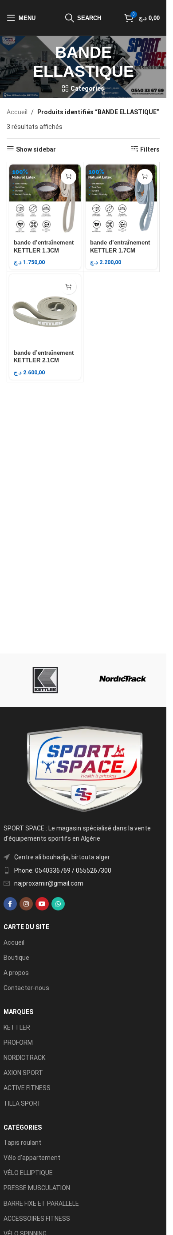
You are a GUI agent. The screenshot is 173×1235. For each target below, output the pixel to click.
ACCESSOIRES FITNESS (37, 1218)
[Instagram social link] (26, 903)
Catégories (23, 1127)
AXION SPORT (23, 1072)
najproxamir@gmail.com (48, 883)
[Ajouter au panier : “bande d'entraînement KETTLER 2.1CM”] (68, 286)
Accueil (17, 112)
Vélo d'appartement (32, 1157)
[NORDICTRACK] (123, 680)
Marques (18, 1011)
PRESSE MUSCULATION (37, 1187)
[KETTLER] (43, 680)
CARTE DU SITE (26, 926)
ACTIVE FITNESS (27, 1087)
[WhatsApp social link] (58, 903)
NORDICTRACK (24, 1057)
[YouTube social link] (42, 903)
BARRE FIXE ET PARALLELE (41, 1203)
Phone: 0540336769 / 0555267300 (62, 870)
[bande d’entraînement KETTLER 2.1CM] (45, 310)
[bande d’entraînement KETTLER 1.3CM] (45, 200)
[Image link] (83, 769)
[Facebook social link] (10, 903)
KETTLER (17, 1027)
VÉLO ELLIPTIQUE (28, 1172)
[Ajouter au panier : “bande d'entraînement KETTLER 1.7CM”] (145, 176)
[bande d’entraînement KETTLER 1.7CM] (121, 200)
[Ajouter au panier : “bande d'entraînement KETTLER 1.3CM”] (68, 176)
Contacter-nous (26, 987)
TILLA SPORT (22, 1103)
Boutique (16, 957)
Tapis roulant (22, 1142)
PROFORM (18, 1042)
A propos (16, 972)
